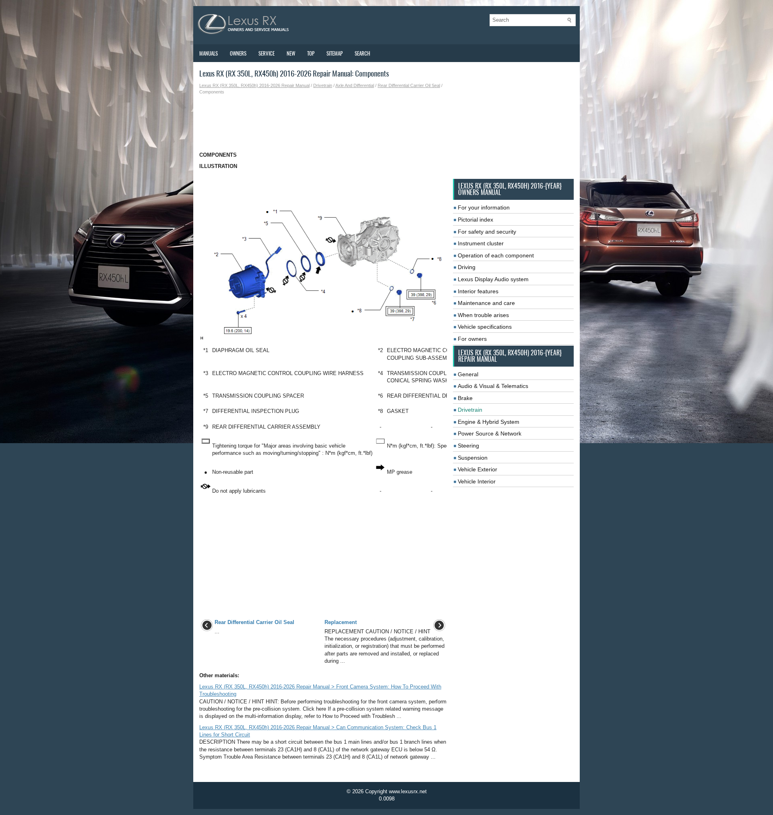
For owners (472, 339)
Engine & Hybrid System (488, 422)
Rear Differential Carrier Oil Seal (409, 85)
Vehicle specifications (485, 327)
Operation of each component (496, 255)
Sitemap (335, 53)
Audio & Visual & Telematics (493, 386)
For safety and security (487, 231)
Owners (238, 53)
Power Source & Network (489, 433)
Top (310, 53)
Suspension (473, 457)
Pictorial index (475, 219)
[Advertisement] (323, 123)
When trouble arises (483, 315)
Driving (466, 267)
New (291, 53)
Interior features (478, 291)
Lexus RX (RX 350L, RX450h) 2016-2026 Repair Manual (254, 85)
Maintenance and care (486, 303)
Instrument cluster (481, 243)
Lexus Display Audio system (493, 279)
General (468, 374)
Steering (468, 445)
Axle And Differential (354, 85)
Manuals (208, 53)
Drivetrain (322, 85)
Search (362, 53)
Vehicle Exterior (477, 469)
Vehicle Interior (477, 481)
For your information (484, 207)
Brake (465, 398)
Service (266, 53)
